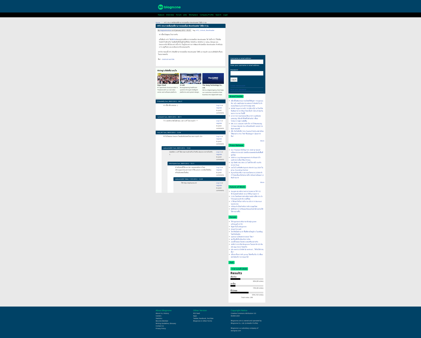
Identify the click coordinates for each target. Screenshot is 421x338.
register (219, 108)
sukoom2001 (168, 148)
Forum (178, 15)
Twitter (195, 318)
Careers (158, 316)
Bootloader (210, 30)
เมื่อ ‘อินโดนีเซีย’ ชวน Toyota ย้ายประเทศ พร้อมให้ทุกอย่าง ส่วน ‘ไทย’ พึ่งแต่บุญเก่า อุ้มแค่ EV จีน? (247, 133)
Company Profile (207, 15)
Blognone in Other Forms (202, 321)
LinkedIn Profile (251, 323)
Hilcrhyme (173, 163)
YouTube (210, 318)
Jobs (185, 15)
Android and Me (168, 59)
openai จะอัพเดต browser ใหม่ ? (242, 237)
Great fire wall (236, 229)
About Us (159, 313)
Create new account (237, 86)
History (166, 313)
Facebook (202, 318)
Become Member (162, 321)
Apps (195, 316)
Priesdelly (161, 101)
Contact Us (160, 326)
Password (234, 70)
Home (158, 22)
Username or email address (240, 58)
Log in (218, 105)
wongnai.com (236, 331)
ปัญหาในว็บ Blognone (238, 227)
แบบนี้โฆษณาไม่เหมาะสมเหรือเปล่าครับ (244, 242)
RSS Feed (196, 313)
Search (218, 15)
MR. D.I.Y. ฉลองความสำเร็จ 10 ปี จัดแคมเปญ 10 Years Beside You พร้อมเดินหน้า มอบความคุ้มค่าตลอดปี (247, 126)
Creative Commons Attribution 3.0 (243, 313)
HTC (197, 30)
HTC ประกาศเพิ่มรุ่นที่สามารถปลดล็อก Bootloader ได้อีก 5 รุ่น (183, 26)
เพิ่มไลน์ (174, 39)
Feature (161, 15)
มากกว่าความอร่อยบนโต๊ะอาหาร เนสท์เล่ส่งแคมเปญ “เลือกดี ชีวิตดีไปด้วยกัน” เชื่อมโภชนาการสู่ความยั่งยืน (246, 118)
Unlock (202, 30)
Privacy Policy (161, 328)
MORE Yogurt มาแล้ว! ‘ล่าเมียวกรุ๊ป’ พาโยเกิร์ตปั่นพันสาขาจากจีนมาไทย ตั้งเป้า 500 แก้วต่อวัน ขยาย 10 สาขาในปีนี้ (247, 110)
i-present (160, 117)
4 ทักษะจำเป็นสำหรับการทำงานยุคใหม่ (244, 206)
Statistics (159, 318)
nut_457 (160, 132)
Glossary (173, 323)
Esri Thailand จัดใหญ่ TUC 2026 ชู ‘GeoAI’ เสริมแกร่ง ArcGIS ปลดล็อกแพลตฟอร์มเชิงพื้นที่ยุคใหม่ (247, 152)
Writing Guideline (162, 323)
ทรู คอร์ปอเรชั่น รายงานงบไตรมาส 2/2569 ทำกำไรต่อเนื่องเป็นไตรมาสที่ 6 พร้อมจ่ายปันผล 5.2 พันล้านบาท (247, 175)
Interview (170, 15)
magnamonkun (165, 30)
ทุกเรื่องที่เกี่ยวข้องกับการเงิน (240, 239)
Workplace (193, 15)
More (262, 141)
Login (225, 15)
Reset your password (238, 90)
